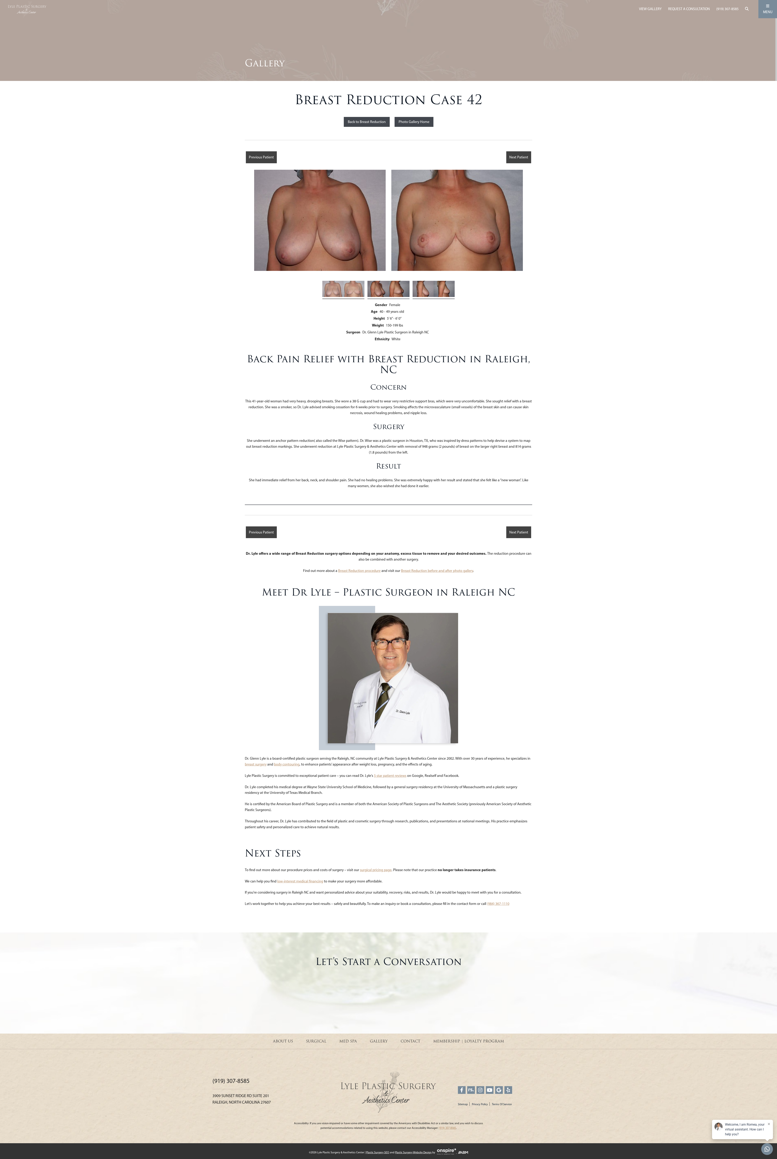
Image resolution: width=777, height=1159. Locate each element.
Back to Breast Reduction (367, 122)
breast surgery (255, 764)
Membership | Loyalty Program (468, 1041)
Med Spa (348, 1041)
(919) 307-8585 (727, 9)
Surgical (316, 1041)
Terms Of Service (502, 1104)
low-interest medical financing (300, 881)
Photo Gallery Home (414, 122)
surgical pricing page (376, 870)
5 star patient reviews (390, 775)
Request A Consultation (689, 9)
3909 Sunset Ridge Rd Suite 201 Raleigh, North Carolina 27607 (241, 1099)
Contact (410, 1041)
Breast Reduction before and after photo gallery (437, 570)
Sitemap (463, 1104)
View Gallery (650, 9)
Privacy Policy (480, 1104)
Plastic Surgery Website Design (413, 1152)
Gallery (379, 1041)
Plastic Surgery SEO (377, 1152)
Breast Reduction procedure (359, 570)
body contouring (286, 764)
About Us (283, 1041)
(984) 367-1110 (498, 903)
